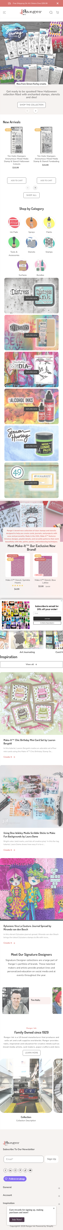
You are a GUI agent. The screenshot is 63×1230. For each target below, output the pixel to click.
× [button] (54, 1208)
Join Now (47, 618)
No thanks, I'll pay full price (47, 623)
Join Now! (17, 1219)
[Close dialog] (61, 600)
